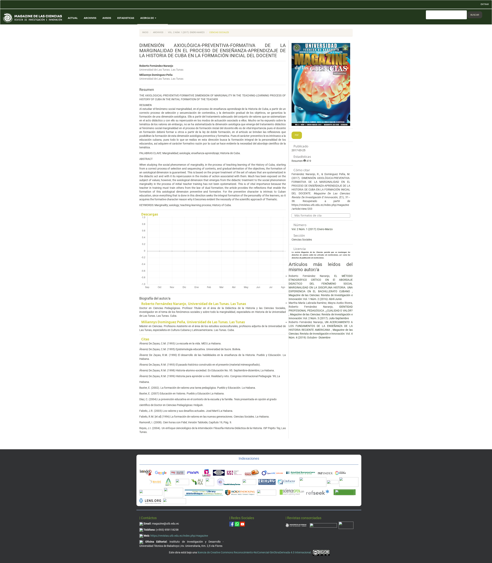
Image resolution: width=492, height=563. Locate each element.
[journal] (346, 525)
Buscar (474, 15)
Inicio (145, 32)
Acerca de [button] (147, 18)
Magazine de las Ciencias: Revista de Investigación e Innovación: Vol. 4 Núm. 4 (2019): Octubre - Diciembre (321, 333)
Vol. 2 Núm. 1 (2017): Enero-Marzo (186, 32)
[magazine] (296, 525)
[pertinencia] (323, 525)
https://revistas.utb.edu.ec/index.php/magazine (179, 535)
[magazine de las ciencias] (155, 481)
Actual (73, 18)
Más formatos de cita (308, 215)
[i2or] (210, 481)
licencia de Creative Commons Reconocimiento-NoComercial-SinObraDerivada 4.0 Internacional (254, 552)
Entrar (485, 4)
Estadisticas (125, 18)
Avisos (106, 18)
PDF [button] (297, 135)
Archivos (90, 18)
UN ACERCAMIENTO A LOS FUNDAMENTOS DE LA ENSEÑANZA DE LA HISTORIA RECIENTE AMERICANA (321, 326)
